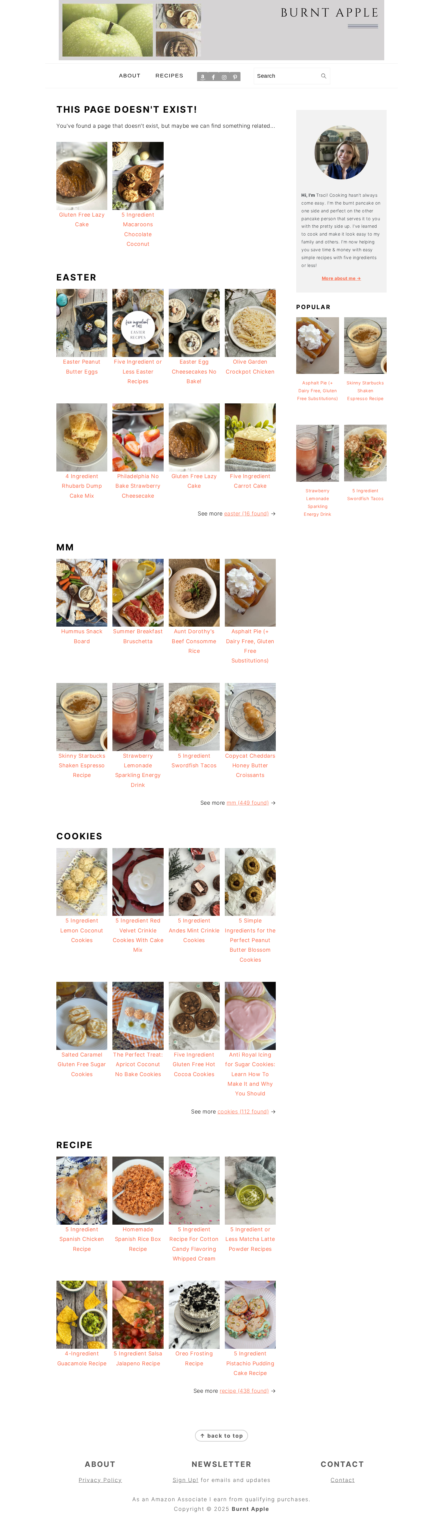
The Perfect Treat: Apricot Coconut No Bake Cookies (138, 1064)
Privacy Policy (100, 1480)
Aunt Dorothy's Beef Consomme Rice (194, 641)
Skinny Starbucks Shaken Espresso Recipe (81, 765)
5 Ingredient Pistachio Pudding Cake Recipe (250, 1363)
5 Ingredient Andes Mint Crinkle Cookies (194, 930)
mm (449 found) (248, 803)
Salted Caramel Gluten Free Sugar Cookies (82, 1064)
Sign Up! (186, 1480)
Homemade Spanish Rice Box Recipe (138, 1239)
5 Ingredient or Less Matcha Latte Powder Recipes (250, 1239)
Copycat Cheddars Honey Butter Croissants (250, 765)
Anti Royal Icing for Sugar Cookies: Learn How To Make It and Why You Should (250, 1074)
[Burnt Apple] (221, 58)
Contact (343, 1480)
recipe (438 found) (244, 1391)
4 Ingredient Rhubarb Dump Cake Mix (82, 486)
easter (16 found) (246, 513)
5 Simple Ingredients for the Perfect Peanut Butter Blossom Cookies (250, 940)
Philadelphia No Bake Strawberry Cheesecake (138, 486)
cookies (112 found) (243, 1111)
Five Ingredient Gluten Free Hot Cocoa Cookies (194, 1064)
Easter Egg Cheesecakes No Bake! (194, 371)
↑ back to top (221, 1436)
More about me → (341, 278)
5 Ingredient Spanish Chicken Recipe (81, 1239)
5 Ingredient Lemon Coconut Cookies (81, 930)
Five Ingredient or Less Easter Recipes (138, 371)
